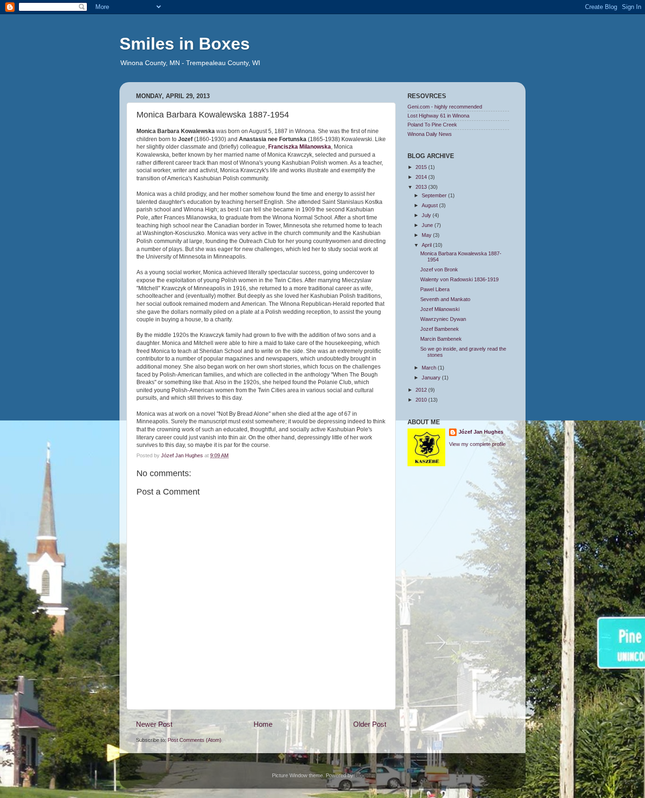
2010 (422, 400)
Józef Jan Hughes (480, 432)
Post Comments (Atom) (194, 740)
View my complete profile (477, 444)
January (432, 377)
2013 (422, 187)
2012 (422, 390)
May (427, 235)
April (427, 245)
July (427, 215)
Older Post (369, 724)
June (428, 225)
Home (263, 724)
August (430, 205)
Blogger (363, 775)
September (435, 195)
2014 (422, 177)
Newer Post (154, 724)
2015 (422, 167)
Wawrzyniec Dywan (443, 319)
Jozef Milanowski (439, 309)
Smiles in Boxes (184, 43)
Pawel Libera (435, 289)
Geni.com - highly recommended (444, 106)
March (430, 367)
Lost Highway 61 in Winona (438, 115)
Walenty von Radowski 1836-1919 (459, 279)
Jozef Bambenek (439, 329)
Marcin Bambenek (441, 339)
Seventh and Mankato (445, 299)
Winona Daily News (429, 134)
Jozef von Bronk (439, 269)
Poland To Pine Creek (432, 124)
